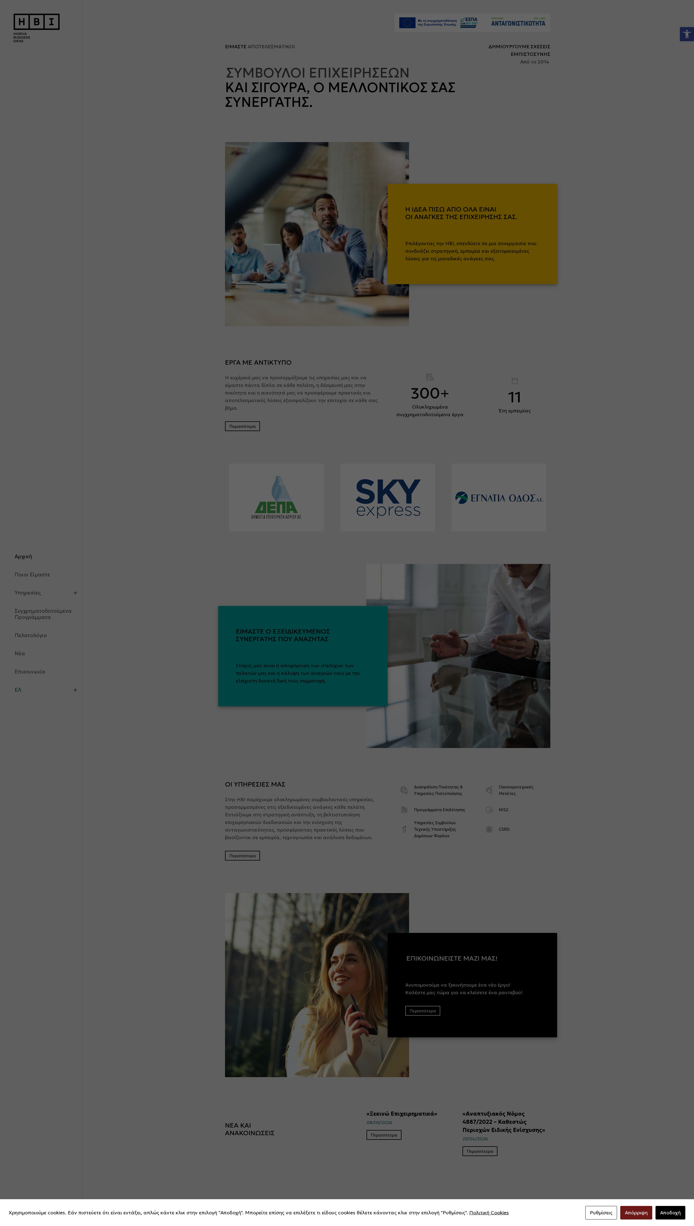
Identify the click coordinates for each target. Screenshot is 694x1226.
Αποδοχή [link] (670, 1212)
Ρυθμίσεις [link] (601, 1212)
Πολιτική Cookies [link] (489, 1212)
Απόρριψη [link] (636, 1212)
